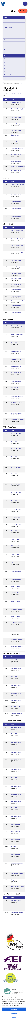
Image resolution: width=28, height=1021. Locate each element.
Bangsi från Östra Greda (17, 419)
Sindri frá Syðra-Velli (16, 102)
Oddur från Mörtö (15, 539)
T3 (4, 62)
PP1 (5, 52)
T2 (4, 59)
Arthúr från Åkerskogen (17, 326)
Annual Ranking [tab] (8, 27)
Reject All (14, 1017)
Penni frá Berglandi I (16, 155)
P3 (4, 49)
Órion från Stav (15, 135)
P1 (4, 43)
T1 (4, 55)
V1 (4, 68)
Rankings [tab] (13, 93)
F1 (4, 36)
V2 (4, 71)
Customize (14, 1013)
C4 (4, 30)
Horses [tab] (6, 21)
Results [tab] (6, 93)
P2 (4, 46)
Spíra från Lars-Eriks (16, 707)
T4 (4, 65)
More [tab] (19, 93)
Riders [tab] (5, 17)
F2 (4, 40)
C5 (4, 33)
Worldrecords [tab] (7, 74)
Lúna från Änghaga (16, 117)
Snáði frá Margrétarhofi (17, 148)
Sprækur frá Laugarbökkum (18, 166)
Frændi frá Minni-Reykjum (17, 109)
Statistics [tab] (6, 78)
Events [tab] (6, 24)
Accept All (14, 1009)
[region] (14, 1007)
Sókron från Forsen (16, 342)
